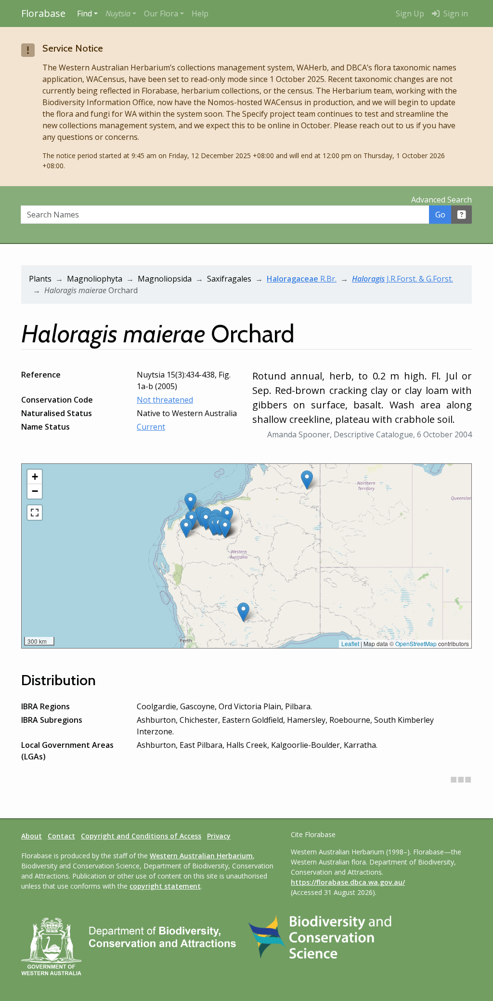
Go (440, 214)
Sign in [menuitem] (454, 13)
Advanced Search (441, 199)
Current (151, 426)
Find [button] (84, 13)
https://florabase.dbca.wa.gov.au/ (348, 882)
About (31, 835)
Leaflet (350, 643)
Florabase (43, 13)
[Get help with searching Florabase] (461, 214)
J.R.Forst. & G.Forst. (402, 278)
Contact (61, 835)
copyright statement (165, 886)
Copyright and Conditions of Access (141, 835)
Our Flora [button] (161, 13)
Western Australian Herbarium (201, 855)
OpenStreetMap (416, 643)
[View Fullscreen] (34, 512)
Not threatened (165, 399)
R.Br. (302, 278)
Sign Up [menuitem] (410, 13)
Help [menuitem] (200, 13)
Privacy (219, 835)
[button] (121, 13)
